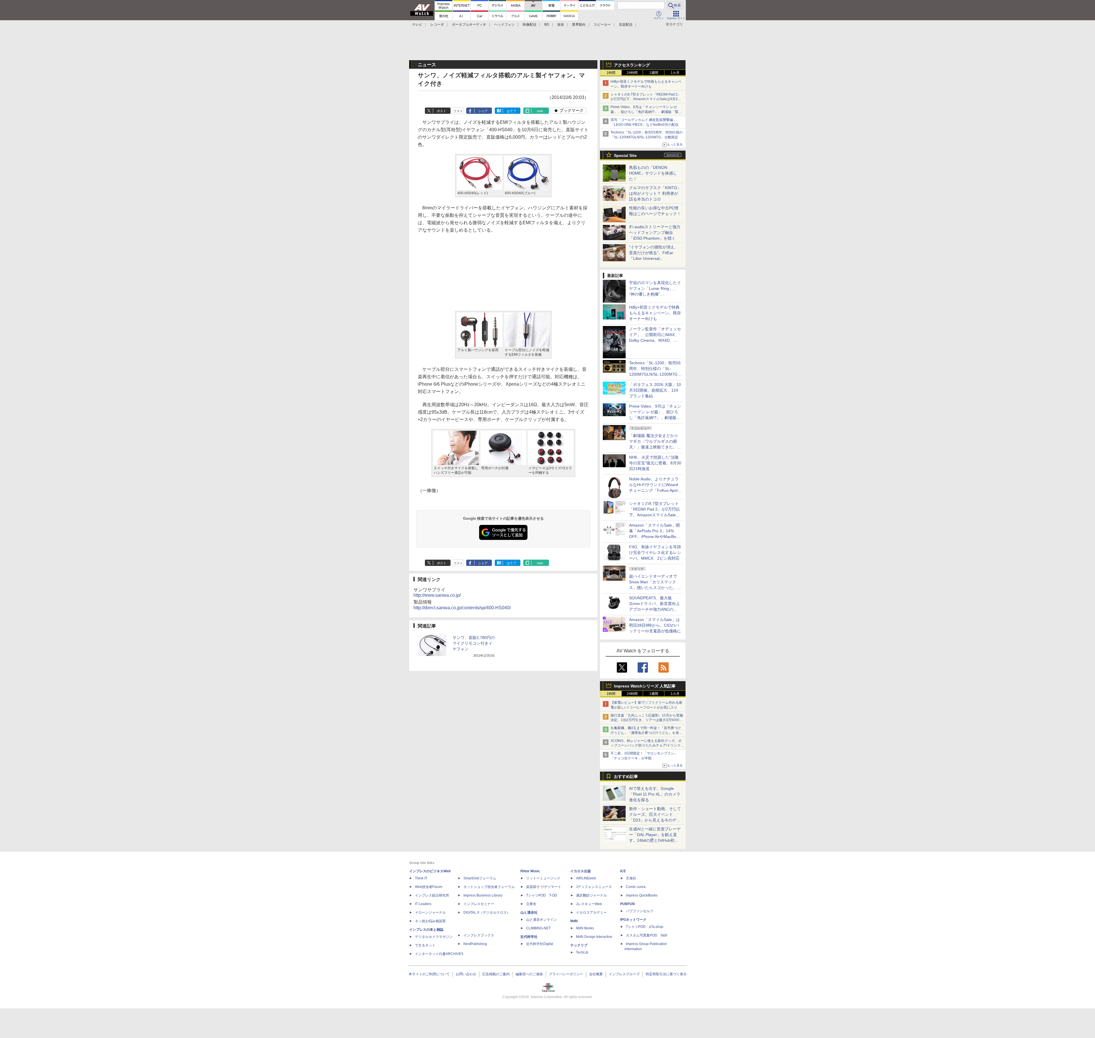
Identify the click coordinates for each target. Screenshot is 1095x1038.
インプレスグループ (624, 974)
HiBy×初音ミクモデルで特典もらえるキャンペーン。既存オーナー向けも (655, 313)
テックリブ (578, 945)
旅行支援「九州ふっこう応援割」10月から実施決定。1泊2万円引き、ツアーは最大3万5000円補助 (647, 720)
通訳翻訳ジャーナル (591, 895)
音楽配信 (625, 25)
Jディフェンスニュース (594, 887)
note (540, 111)
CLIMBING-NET (538, 928)
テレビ (417, 25)
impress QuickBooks (642, 895)
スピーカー (602, 25)
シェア (483, 111)
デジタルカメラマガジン (434, 937)
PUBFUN (627, 904)
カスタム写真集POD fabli (646, 935)
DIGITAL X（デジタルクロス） (486, 912)
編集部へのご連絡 (529, 974)
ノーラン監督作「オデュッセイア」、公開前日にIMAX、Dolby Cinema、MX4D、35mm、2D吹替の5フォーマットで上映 (655, 340)
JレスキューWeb (589, 904)
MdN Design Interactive (594, 937)
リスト (458, 111)
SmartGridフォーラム (479, 878)
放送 (560, 25)
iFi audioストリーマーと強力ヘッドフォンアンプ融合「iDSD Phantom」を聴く (654, 232)
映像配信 (529, 25)
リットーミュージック (543, 878)
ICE (623, 871)
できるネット (425, 945)
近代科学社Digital (539, 944)
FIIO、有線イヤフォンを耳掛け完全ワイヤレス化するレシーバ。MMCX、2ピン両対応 (655, 553)
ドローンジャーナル (430, 912)
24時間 (632, 73)
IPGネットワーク (633, 920)
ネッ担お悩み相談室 (430, 921)
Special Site (625, 155)
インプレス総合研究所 (432, 895)
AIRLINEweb (586, 878)
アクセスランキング (632, 65)
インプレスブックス (478, 935)
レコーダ (437, 25)
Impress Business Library (482, 895)
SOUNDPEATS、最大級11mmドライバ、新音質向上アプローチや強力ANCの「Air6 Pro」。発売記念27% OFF (654, 609)
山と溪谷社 (529, 912)
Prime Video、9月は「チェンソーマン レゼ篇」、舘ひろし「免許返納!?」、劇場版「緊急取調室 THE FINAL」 (646, 112)
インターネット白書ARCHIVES (439, 954)
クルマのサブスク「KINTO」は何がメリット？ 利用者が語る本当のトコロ (655, 193)
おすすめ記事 (626, 776)
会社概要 (596, 974)
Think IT (421, 878)
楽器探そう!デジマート (543, 887)
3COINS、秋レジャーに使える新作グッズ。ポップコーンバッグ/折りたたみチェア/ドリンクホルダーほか (647, 745)
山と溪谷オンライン (541, 920)
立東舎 (531, 904)
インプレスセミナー (478, 904)
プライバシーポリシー (566, 974)
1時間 (611, 73)
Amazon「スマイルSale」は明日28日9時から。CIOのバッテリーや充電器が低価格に (655, 625)
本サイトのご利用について (429, 974)
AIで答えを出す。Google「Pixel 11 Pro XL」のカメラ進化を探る (654, 794)
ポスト (441, 111)
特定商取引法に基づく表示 (666, 974)
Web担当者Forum (428, 887)
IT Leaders (423, 904)
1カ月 (675, 73)
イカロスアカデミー (591, 912)
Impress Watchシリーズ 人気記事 (645, 686)
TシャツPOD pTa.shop (644, 927)
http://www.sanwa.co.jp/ (437, 595)
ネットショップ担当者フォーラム (489, 887)
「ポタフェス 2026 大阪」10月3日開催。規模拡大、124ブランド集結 (655, 390)
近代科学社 (529, 937)
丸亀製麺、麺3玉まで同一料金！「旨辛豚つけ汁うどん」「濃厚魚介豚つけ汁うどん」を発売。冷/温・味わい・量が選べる (646, 733)
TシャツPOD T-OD (541, 895)
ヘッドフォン (504, 25)
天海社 (631, 878)
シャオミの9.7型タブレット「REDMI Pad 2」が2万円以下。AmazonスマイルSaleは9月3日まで (646, 99)
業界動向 (579, 25)
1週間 (653, 73)
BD (546, 25)
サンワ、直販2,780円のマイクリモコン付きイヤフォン (474, 643)
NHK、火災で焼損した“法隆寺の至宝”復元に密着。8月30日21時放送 (655, 463)
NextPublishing (475, 944)
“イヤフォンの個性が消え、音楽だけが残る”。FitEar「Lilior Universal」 (653, 253)
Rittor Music (530, 871)
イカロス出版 (580, 871)
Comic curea (636, 887)
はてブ (511, 111)
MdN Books (585, 928)
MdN (574, 921)
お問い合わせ (466, 974)
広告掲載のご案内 (496, 974)
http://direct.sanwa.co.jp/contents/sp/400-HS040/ (462, 607)
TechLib (582, 952)
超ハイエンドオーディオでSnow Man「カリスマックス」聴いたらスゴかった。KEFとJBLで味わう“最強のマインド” (655, 587)
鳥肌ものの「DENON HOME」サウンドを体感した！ (653, 173)
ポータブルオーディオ (469, 25)
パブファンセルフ (639, 911)
